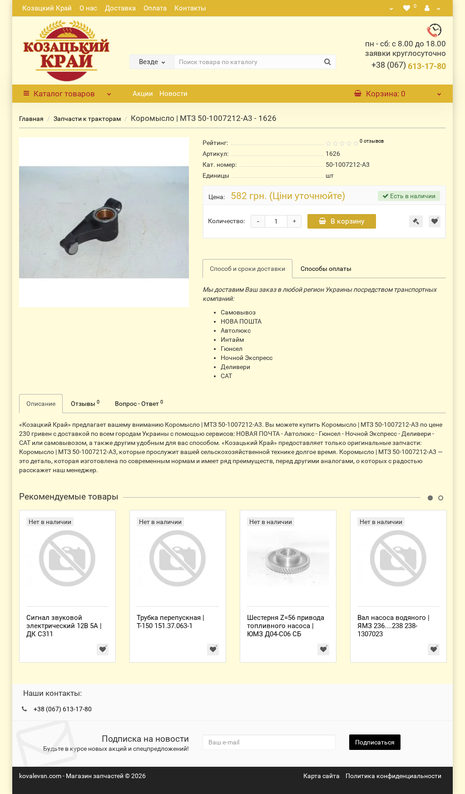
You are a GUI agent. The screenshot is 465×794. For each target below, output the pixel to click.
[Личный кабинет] (433, 8)
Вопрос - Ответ (139, 403)
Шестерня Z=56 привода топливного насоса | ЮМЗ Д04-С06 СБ (285, 626)
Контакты (190, 8)
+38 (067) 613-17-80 (63, 709)
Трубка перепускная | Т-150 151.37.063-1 (170, 622)
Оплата (155, 8)
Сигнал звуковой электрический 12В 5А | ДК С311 (64, 626)
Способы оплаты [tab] (326, 268)
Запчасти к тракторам (87, 118)
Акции (143, 94)
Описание (40, 403)
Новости (173, 94)
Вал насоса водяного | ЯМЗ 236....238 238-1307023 (393, 626)
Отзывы (85, 403)
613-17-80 (408, 66)
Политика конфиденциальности (393, 775)
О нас (88, 8)
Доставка (120, 8)
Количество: (226, 221)
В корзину (348, 221)
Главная (31, 118)
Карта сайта (321, 775)
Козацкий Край (47, 8)
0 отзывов (372, 141)
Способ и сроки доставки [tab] (247, 268)
